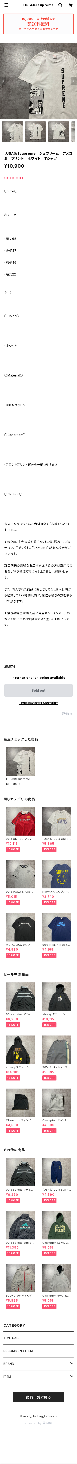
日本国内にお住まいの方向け (38, 703)
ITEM (7, 1376)
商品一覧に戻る (38, 1397)
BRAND (8, 1364)
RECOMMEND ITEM (18, 1351)
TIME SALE (11, 1338)
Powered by (34, 1423)
